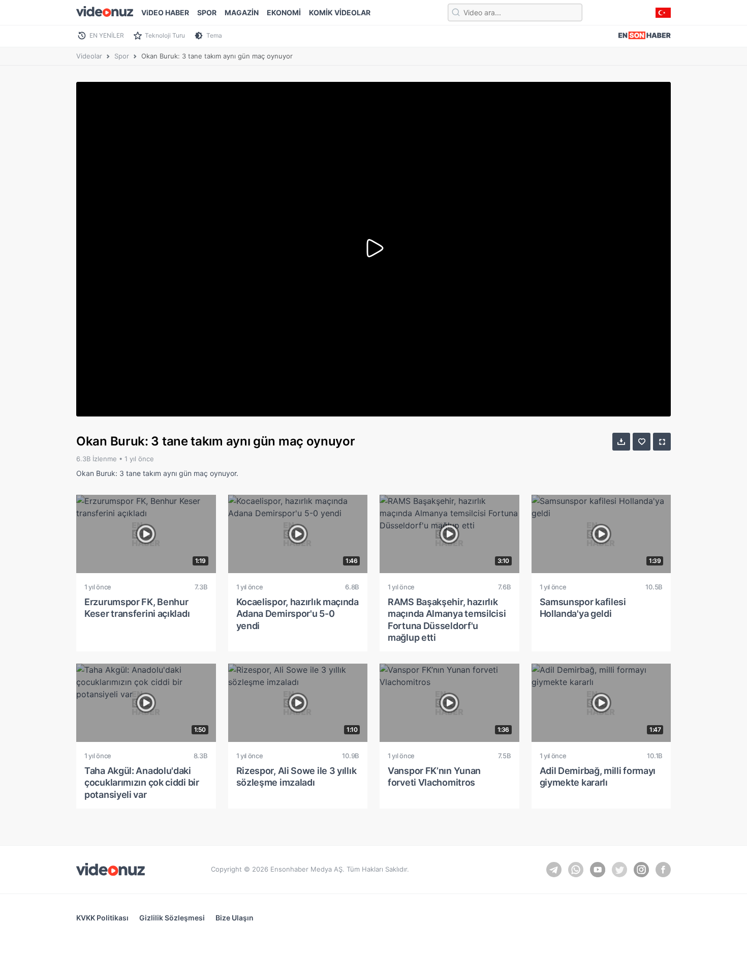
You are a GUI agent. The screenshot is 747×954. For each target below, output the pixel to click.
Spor (121, 56)
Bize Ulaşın (234, 917)
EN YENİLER (106, 35)
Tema (214, 35)
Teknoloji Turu (165, 35)
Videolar (89, 56)
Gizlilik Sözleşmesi (172, 917)
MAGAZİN (242, 12)
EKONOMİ (284, 12)
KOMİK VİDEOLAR (339, 12)
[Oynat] (373, 249)
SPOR (206, 12)
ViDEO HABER (165, 12)
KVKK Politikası (102, 917)
